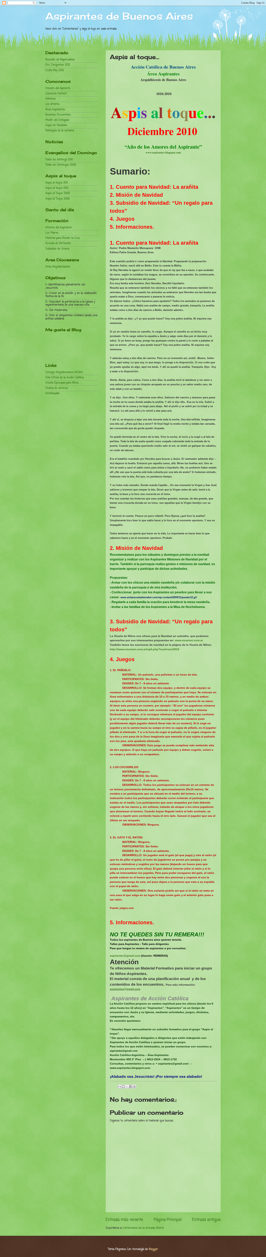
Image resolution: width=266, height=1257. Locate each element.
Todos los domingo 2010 (59, 160)
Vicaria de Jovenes (56, 388)
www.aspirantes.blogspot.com (163, 152)
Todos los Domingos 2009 (60, 165)
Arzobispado (52, 393)
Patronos (50, 99)
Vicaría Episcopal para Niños (62, 383)
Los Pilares (51, 233)
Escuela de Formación (58, 243)
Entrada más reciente (124, 1220)
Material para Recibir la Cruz (62, 238)
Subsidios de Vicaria (57, 249)
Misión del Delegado (57, 120)
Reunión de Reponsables (60, 60)
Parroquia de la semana (59, 131)
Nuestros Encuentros (57, 115)
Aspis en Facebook (56, 125)
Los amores (52, 104)
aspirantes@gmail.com (125, 955)
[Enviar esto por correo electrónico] (120, 1087)
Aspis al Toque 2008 (57, 199)
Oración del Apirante (57, 88)
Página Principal (167, 1220)
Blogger (153, 1249)
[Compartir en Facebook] (131, 1087)
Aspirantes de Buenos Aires (119, 16)
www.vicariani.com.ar (189, 640)
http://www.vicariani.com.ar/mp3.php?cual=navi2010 (144, 649)
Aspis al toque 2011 (56, 183)
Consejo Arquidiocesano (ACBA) (64, 372)
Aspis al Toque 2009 (57, 193)
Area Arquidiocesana (57, 267)
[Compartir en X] (127, 1087)
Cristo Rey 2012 (54, 70)
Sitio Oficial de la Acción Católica (64, 378)
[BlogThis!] (123, 1087)
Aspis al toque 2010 (56, 188)
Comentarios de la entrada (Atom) (143, 1228)
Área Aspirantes (55, 110)
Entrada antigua (206, 1220)
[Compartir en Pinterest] (134, 1087)
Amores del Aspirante (58, 228)
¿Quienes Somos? (56, 94)
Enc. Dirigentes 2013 (57, 65)
